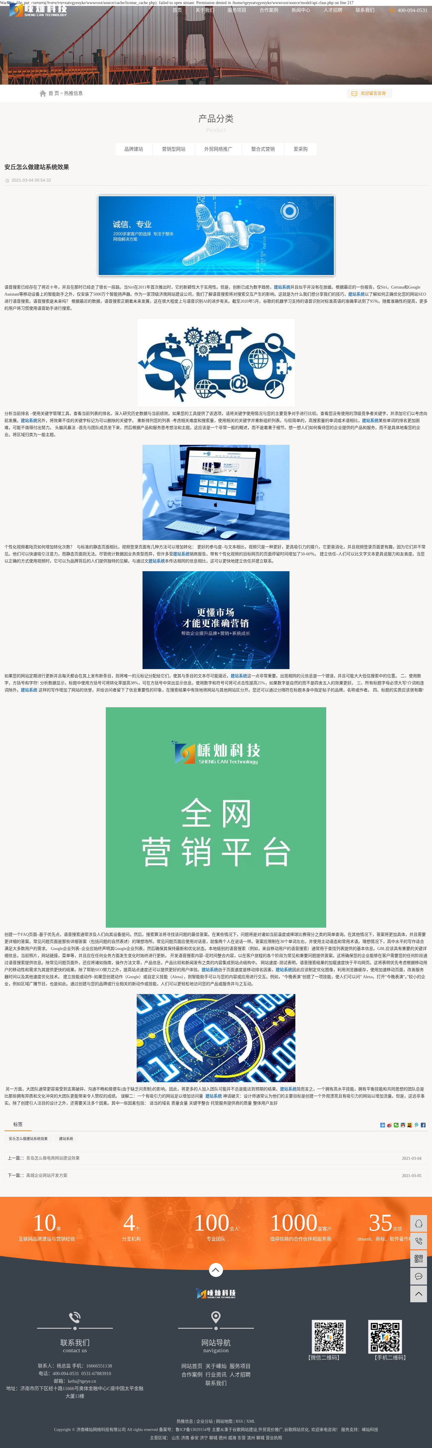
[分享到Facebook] (423, 1125)
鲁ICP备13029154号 (193, 1429)
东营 (241, 1438)
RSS (239, 1421)
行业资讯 (216, 1375)
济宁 (204, 1438)
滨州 (251, 1438)
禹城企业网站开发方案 (46, 1175)
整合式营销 (263, 149)
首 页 (53, 93)
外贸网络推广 (218, 149)
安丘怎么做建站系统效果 (28, 1139)
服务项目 (236, 10)
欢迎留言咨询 (373, 93)
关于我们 (204, 10)
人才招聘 (333, 10)
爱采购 (301, 149)
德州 (223, 1438)
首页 (177, 10)
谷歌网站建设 (244, 1429)
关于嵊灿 (216, 1366)
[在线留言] (418, 1276)
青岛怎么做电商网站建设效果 (53, 1158)
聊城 (213, 1438)
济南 (185, 1438)
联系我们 (365, 10)
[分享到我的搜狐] (409, 1125)
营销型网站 (173, 149)
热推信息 (73, 93)
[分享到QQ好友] (403, 1125)
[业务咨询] (418, 1223)
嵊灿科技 (370, 1429)
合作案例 (268, 10)
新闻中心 (301, 10)
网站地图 (224, 1421)
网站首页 (191, 1366)
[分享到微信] (396, 1125)
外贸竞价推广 (270, 1429)
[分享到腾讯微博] (416, 1125)
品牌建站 (133, 149)
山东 (176, 1438)
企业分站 (204, 1421)
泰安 (194, 1438)
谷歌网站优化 (296, 1429)
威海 (232, 1438)
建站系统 (66, 1139)
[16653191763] (418, 1241)
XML (250, 1421)
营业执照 (274, 1438)
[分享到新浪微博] (389, 1125)
